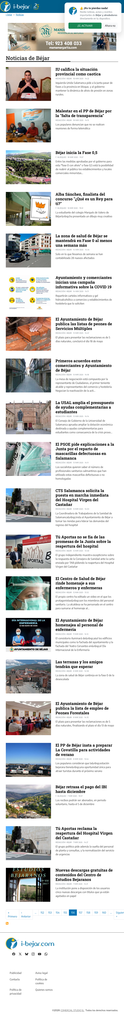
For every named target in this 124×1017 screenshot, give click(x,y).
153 (50, 912)
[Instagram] (33, 953)
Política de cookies (41, 981)
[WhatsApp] (46, 953)
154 (57, 912)
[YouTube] (39, 953)
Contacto (15, 979)
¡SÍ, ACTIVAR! (85, 25)
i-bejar (9, 14)
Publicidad (15, 973)
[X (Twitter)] (20, 953)
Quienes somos (44, 989)
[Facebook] (14, 953)
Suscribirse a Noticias (7, 923)
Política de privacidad (15, 991)
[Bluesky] (27, 953)
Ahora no (110, 25)
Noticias (20, 14)
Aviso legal (41, 973)
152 (42, 912)
